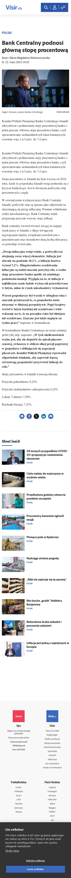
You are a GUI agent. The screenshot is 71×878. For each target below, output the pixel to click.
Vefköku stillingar (35, 860)
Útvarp (19, 812)
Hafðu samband (52, 739)
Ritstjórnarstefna (52, 743)
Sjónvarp (18, 808)
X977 (52, 816)
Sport (18, 796)
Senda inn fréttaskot (52, 768)
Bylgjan (52, 808)
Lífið (18, 800)
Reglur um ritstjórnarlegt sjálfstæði (18, 732)
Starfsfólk (52, 752)
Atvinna (52, 796)
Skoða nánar (12, 850)
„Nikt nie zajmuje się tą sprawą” (47, 579)
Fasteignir (52, 792)
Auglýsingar (52, 735)
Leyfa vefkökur (35, 869)
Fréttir (19, 788)
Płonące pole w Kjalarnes (43, 537)
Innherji (52, 788)
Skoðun (18, 804)
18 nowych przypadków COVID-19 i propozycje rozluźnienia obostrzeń (47, 455)
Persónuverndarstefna (18, 738)
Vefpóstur (52, 760)
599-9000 (21, 750)
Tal (52, 820)
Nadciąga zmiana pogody (43, 558)
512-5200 (54, 731)
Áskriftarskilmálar (52, 747)
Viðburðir (52, 800)
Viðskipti (18, 792)
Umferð (52, 755)
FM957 (52, 812)
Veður (52, 804)
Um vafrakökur (52, 764)
